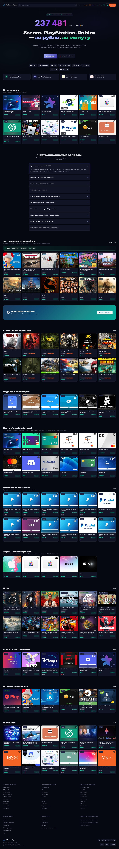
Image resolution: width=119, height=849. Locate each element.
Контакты (44, 825)
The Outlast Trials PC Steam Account (29, 375)
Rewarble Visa (102, 472)
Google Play (45, 794)
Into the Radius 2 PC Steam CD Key (69, 294)
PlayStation (44, 65)
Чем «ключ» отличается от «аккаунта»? (42, 202)
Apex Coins (6, 801)
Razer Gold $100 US (84, 136)
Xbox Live (44, 803)
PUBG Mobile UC (7, 799)
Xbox (53, 65)
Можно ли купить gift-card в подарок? (42, 221)
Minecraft (82, 801)
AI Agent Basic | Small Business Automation (11, 743)
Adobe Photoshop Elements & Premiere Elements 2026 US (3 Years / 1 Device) (30, 744)
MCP (4, 833)
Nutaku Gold (6, 787)
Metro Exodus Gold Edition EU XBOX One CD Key (87, 270)
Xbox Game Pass (84, 787)
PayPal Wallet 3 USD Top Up (105, 509)
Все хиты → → (112, 242)
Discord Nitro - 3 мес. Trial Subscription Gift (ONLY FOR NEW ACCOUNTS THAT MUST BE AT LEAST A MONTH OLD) (31, 671)
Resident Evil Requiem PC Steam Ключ (11, 350)
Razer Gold (44, 808)
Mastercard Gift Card (28, 449)
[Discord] (114, 840)
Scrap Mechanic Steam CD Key (106, 269)
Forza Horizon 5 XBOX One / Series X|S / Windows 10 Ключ (88, 608)
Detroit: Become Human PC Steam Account (12, 375)
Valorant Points (7, 796)
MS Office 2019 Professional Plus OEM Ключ (11, 767)
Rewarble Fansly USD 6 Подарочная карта (12, 411)
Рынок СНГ (6, 825)
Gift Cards (64, 69)
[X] (111, 840)
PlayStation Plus (84, 789)
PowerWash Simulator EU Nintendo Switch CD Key (29, 270)
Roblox (76, 65)
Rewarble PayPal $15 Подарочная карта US (31, 510)
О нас (43, 820)
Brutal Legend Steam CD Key (48, 269)
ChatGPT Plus (83, 799)
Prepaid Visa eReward (47, 472)
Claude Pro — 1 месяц (104, 136)
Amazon (44, 796)
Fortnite (82, 808)
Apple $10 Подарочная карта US (106, 111)
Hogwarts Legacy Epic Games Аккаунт (11, 633)
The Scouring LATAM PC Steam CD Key (12, 294)
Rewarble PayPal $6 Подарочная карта (49, 535)
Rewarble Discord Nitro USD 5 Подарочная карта (88, 669)
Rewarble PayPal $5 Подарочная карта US (12, 510)
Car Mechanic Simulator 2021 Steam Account (105, 350)
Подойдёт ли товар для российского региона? (44, 227)
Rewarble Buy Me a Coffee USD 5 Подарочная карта (30, 411)
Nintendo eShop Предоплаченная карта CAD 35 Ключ (31, 706)
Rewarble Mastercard (9, 472)
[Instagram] (108, 840)
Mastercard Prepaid (46, 449)
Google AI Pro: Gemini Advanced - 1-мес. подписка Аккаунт (106, 743)
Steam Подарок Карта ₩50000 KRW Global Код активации (87, 706)
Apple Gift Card (26, 573)
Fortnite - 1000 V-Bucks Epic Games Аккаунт (67, 608)
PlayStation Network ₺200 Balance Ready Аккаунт (48, 706)
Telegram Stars (65, 65)
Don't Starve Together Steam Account (67, 350)
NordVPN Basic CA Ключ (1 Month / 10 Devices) (31, 767)
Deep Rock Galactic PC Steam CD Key (12, 270)
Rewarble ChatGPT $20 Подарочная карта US (69, 767)
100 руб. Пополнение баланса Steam (68, 112)
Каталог (81, 5)
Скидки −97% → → (67, 56)
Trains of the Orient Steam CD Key (107, 294)
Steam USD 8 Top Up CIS (104, 705)
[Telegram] (99, 840)
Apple (54, 69)
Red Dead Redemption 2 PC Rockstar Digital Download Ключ (68, 633)
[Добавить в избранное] (19, 96)
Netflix (43, 799)
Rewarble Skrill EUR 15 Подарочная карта (30, 535)
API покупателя (7, 828)
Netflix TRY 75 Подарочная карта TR (69, 669)
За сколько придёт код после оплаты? (42, 184)
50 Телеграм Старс (46, 111)
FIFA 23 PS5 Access (65, 269)
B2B (93, 5)
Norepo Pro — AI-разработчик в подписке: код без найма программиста (49, 138)
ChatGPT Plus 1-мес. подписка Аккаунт (11, 137)
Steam (33, 65)
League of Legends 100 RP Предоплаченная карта (31, 633)
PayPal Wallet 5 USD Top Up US (87, 534)
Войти (112, 5)
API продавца (7, 830)
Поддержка (45, 822)
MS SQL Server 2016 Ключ (105, 767)
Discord (86, 65)
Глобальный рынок (8, 822)
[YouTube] (105, 840)
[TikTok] (102, 840)
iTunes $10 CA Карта (84, 111)
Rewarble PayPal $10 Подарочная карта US (50, 510)
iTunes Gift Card (7, 573)
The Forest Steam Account (48, 350)
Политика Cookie (85, 825)
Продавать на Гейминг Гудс (49, 828)
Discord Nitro (83, 796)
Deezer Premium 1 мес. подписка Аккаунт (12, 669)
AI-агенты (100, 5)
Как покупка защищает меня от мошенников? (44, 215)
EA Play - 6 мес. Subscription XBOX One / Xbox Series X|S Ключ (12, 706)
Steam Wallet (45, 792)
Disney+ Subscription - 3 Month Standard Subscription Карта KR (49, 669)
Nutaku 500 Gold (27, 111)
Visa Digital (63, 472)
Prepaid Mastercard (8, 449)
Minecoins (5, 803)
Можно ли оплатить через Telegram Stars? (43, 209)
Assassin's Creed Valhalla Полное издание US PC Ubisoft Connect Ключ (12, 609)
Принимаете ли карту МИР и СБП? (40, 166)
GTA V (81, 803)
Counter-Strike (84, 806)
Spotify (43, 801)
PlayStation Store (46, 806)
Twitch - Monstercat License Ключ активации (107, 411)
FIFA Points (6, 808)
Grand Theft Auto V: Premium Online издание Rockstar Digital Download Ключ (106, 609)
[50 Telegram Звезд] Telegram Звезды (106, 669)
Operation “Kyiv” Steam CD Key (87, 294)
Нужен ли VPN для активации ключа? (42, 177)
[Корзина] (107, 5)
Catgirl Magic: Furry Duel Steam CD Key (49, 294)
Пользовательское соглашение (88, 820)
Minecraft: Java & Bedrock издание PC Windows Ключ (49, 633)
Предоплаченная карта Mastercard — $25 (9, 112)
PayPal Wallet (6, 806)
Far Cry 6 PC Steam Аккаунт (48, 607)
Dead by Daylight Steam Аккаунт (30, 607)
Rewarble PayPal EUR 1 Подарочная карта (69, 535)
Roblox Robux (6, 792)
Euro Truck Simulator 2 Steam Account (87, 375)
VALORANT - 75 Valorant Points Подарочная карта (106, 633)
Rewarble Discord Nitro (28, 472)
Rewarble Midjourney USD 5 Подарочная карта (88, 767)
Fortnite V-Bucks (7, 794)
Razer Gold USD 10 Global (67, 705)
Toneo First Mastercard (66, 449)
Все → (114, 91)
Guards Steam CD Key (28, 294)
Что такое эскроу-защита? (38, 190)
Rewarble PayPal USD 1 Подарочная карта (12, 535)
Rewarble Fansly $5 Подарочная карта (49, 411)
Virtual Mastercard (103, 449)
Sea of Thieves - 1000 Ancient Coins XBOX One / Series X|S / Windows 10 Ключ (87, 634)
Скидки (87, 5)
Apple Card (44, 573)
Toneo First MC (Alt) (84, 449)
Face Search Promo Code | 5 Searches (86, 743)
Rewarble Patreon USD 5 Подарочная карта (87, 411)
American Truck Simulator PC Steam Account (68, 375)
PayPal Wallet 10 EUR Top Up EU (68, 136)
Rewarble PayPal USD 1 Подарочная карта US (69, 510)
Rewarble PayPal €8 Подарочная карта (106, 535)
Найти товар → (50, 56)
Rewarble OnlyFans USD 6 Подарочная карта (68, 411)
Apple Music (63, 573)
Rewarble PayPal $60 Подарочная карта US (88, 510)
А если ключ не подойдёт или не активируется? (45, 196)
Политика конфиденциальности (89, 822)
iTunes (43, 789)
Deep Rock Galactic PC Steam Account (106, 375)
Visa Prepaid (83, 472)
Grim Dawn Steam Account (29, 350)
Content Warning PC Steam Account (86, 350)
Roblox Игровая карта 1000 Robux (29, 137)
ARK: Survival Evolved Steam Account (49, 375)
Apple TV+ (82, 573)
